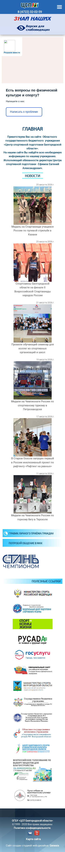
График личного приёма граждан (31, 533)
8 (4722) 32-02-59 (30, 12)
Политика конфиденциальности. (32, 828)
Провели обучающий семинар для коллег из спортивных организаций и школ (32, 348)
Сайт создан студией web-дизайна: (32, 845)
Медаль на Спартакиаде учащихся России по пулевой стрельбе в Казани (32, 230)
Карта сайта (33, 839)
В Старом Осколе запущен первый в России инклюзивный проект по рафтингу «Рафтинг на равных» (32, 462)
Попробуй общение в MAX (25, 543)
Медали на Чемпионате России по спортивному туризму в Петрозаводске (32, 405)
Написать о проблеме (24, 111)
